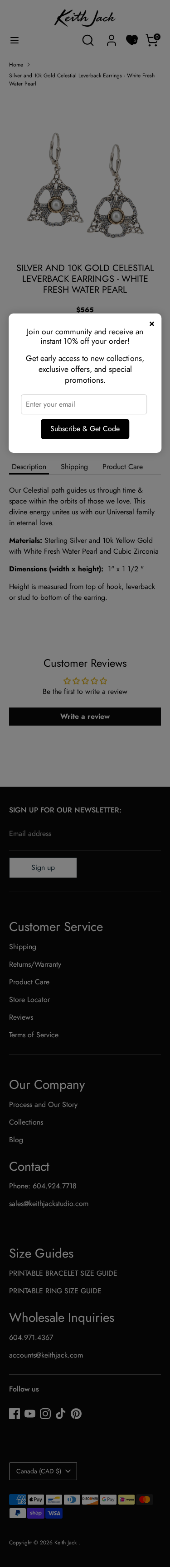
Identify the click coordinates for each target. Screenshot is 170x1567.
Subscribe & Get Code (85, 428)
